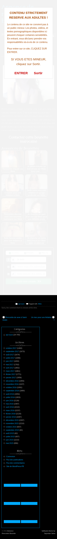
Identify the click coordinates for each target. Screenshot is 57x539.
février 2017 (10, 374)
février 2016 (10, 414)
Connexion (10, 456)
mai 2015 (9, 443)
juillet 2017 (10, 358)
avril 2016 (10, 407)
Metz (40, 304)
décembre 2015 (12, 420)
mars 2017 (10, 371)
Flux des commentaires (15, 463)
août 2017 (10, 355)
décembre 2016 (12, 381)
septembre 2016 (12, 391)
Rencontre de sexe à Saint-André (14, 318)
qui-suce (21, 304)
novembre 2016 (12, 384)
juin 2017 (9, 361)
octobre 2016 (11, 387)
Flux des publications (14, 460)
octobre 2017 (11, 348)
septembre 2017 (12, 351)
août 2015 (10, 433)
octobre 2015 (11, 427)
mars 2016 (10, 410)
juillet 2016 (10, 397)
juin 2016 (9, 401)
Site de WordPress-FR (15, 466)
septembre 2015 (12, 430)
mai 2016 (9, 404)
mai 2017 (9, 365)
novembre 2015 (12, 423)
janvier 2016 (11, 417)
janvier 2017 (11, 378)
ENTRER (21, 73)
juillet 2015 (10, 437)
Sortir (38, 73)
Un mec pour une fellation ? (43, 318)
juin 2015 (9, 440)
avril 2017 (10, 368)
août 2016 (10, 394)
